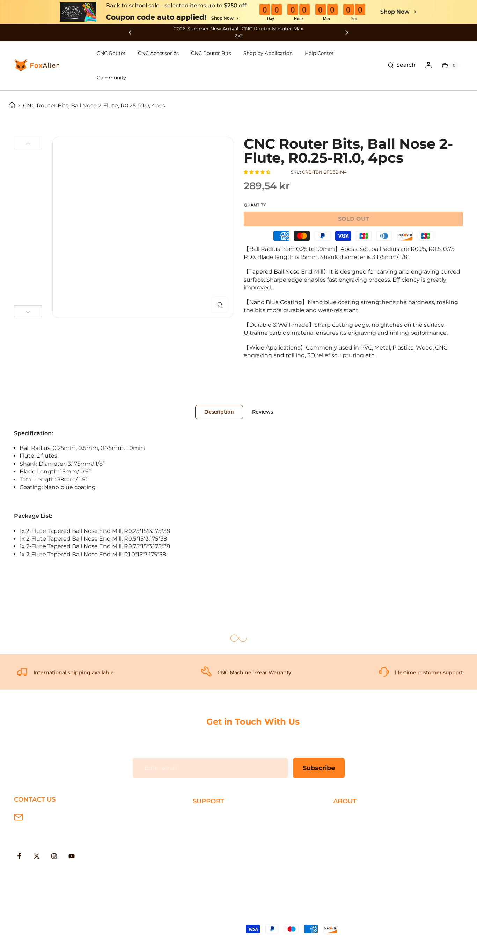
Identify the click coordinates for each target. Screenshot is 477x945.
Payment (206, 828)
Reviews (262, 412)
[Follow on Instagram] (54, 856)
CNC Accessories (158, 53)
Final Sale (346, 873)
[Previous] (28, 143)
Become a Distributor (363, 850)
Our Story (346, 816)
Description (219, 412)
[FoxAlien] (238, 32)
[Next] (28, 311)
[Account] (428, 65)
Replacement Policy (221, 850)
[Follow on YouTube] (71, 856)
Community (111, 78)
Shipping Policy (214, 816)
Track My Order (214, 862)
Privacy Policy (352, 828)
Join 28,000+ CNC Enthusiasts (234, 873)
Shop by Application (268, 53)
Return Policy (211, 839)
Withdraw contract (219, 884)
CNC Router (111, 53)
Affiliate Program (356, 862)
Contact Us (348, 839)
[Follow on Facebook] (19, 856)
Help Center (319, 53)
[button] (257, 172)
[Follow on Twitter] (36, 856)
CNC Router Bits (211, 53)
